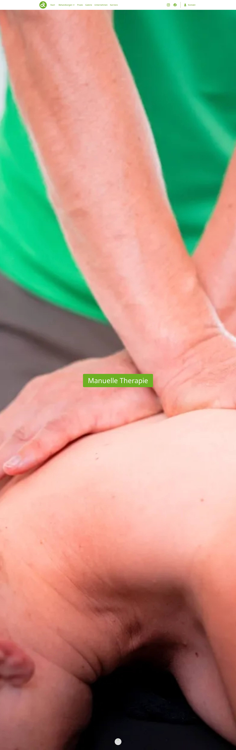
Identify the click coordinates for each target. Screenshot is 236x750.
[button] (66, 5)
